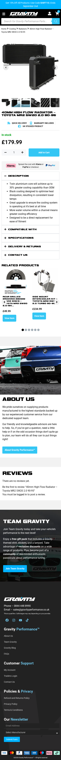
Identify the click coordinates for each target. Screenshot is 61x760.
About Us (8, 636)
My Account (9, 670)
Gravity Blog (10, 648)
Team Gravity (10, 642)
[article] (30, 548)
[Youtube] (20, 620)
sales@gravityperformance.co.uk (31, 609)
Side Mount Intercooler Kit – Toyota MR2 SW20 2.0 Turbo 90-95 (44, 300)
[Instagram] (14, 620)
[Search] (56, 21)
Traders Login (10, 676)
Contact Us (9, 682)
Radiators (23, 29)
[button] (4, 14)
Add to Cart (44, 152)
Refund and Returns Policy (17, 698)
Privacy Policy (10, 704)
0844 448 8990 (22, 605)
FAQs (6, 654)
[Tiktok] (27, 620)
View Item (9, 318)
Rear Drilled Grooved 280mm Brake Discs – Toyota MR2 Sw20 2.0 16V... (15, 301)
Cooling (12, 29)
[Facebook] (7, 620)
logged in (22, 494)
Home (3, 29)
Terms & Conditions (13, 710)
